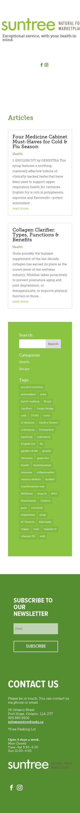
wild (42, 536)
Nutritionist (28, 500)
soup (43, 514)
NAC (54, 493)
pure (24, 507)
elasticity (27, 436)
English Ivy (28, 443)
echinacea (28, 429)
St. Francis (27, 521)
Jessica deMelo (31, 479)
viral (36, 529)
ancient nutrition (32, 387)
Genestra (27, 458)
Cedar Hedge (45, 408)
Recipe (24, 369)
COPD (35, 415)
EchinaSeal (46, 429)
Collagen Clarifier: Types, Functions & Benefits (35, 235)
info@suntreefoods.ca (25, 722)
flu (41, 443)
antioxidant (28, 394)
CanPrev (26, 408)
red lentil (37, 507)
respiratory (28, 514)
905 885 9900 (18, 718)
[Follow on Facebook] (42, 65)
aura (43, 394)
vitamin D (50, 529)
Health (17, 154)
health (25, 465)
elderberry (43, 436)
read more (20, 208)
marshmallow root (32, 486)
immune (26, 472)
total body (45, 521)
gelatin (46, 450)
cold (23, 415)
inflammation (45, 472)
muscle (42, 493)
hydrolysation (42, 465)
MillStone (27, 493)
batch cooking (30, 401)
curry (46, 415)
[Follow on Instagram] (46, 65)
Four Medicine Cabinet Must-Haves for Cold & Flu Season (39, 142)
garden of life (29, 450)
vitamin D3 (28, 536)
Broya (47, 401)
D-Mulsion (28, 422)
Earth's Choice (48, 422)
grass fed (43, 458)
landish (50, 479)
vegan (25, 529)
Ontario (45, 500)
